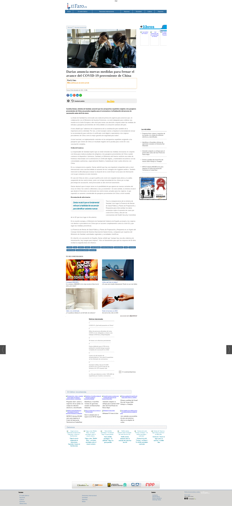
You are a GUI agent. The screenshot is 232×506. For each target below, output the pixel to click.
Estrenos (22, 501)
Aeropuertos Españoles (82, 250)
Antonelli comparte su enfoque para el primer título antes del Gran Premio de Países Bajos (111, 405)
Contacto (155, 495)
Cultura (150, 11)
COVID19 (69, 247)
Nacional (126, 11)
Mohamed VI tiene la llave (110, 413)
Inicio (69, 11)
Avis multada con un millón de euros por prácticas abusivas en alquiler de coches (129, 419)
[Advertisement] (116, 17)
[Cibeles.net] (116, 485)
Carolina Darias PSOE (107, 247)
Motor (84, 501)
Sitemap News (156, 500)
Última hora (23, 503)
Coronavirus (132, 247)
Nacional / (70, 27)
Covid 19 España (95, 247)
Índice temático (157, 498)
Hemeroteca (156, 496)
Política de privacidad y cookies (192, 492)
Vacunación (93, 250)
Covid (75, 247)
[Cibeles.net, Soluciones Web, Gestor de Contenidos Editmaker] (192, 498)
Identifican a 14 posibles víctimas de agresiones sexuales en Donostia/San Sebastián (92, 405)
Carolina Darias (118, 247)
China (125, 247)
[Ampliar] (101, 67)
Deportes (160, 11)
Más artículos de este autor (78, 82)
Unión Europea (71, 250)
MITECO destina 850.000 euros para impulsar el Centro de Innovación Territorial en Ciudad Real (74, 419)
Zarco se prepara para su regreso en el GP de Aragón (92, 416)
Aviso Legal (187, 495)
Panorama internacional (106, 11)
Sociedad (139, 11)
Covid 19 (87, 247)
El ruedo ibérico (82, 11)
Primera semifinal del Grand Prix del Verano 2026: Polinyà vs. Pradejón (129, 402)
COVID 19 (80, 247)
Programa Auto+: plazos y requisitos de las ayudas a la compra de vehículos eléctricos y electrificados (74, 405)
